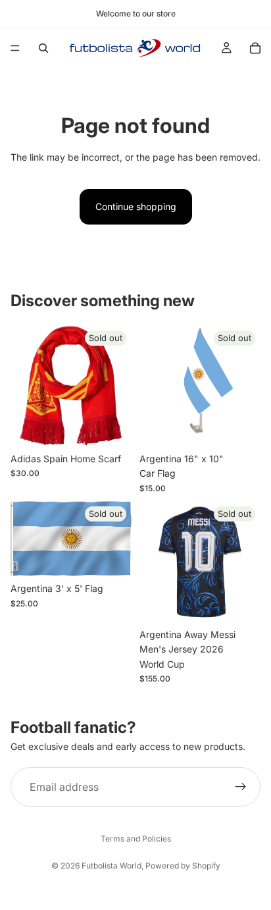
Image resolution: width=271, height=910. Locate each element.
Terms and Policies (136, 838)
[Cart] (255, 48)
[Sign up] (241, 787)
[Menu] (15, 48)
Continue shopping (135, 206)
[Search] (43, 48)
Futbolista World (111, 865)
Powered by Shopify (182, 865)
